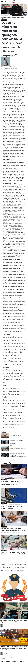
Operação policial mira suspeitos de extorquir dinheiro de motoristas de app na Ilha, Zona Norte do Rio (13, 648)
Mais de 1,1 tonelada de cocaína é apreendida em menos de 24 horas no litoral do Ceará (18, 449)
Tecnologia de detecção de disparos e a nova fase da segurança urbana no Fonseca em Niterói (13, 506)
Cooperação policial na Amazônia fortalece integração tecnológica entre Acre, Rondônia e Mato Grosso (13, 530)
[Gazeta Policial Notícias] (14, 1)
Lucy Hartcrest (5, 68)
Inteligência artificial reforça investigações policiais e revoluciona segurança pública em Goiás (12, 482)
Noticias (11, 452)
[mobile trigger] (2, 1)
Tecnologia (12, 439)
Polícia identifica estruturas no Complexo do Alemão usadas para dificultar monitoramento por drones (18, 436)
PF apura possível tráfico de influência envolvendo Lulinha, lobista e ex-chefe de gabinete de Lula (17, 442)
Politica (11, 445)
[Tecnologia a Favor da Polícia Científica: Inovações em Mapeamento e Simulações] (14, 542)
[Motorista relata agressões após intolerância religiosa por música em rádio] (14, 610)
